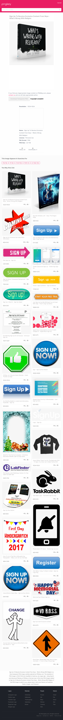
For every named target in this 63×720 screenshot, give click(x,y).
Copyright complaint (36, 99)
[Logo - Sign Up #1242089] (46, 414)
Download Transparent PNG (19, 99)
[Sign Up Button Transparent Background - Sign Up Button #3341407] (16, 273)
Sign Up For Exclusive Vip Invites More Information (13, 238)
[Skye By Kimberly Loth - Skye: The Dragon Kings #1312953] (46, 192)
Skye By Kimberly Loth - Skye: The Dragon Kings (44, 216)
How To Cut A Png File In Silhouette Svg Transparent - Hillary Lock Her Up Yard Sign (15, 557)
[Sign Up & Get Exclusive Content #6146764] (46, 612)
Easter (26, 704)
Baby (41, 699)
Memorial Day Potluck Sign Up (41, 597)
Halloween (27, 697)
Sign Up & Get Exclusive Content (42, 621)
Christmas (27, 694)
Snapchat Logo (12, 704)
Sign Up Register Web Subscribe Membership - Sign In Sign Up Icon (46, 238)
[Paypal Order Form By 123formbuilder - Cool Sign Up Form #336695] (46, 387)
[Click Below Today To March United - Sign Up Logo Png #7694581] (46, 562)
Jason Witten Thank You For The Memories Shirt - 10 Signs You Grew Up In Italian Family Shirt (46, 461)
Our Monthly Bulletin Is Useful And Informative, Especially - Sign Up (16, 401)
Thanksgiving (28, 699)
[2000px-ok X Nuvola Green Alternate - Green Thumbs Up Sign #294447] (16, 359)
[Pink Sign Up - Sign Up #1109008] (16, 252)
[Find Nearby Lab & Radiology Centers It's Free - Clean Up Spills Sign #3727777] (16, 467)
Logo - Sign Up (37, 422)
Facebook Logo (12, 702)
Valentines (27, 702)
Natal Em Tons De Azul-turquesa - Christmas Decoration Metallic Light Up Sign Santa (15, 455)
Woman (42, 702)
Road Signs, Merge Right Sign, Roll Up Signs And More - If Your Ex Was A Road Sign (45, 660)
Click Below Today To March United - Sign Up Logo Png (45, 571)
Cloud (54, 694)
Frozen (42, 694)
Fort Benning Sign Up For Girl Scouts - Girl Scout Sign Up (16, 336)
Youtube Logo (12, 699)
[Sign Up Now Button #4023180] (16, 495)
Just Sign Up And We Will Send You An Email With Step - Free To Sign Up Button (45, 302)
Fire (54, 697)
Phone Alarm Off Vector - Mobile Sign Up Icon (45, 549)
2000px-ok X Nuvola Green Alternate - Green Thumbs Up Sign (15, 375)
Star (54, 702)
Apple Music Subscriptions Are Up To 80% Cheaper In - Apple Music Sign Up (44, 330)
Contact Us (45, 715)
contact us (12, 95)
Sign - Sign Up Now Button (40, 369)
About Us (39, 715)
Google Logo (11, 706)
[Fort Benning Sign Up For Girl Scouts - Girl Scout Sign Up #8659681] (16, 322)
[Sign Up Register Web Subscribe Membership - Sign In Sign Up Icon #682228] (46, 230)
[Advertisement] (24, 77)
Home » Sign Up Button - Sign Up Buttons (44, 285)
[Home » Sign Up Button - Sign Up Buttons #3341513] (46, 280)
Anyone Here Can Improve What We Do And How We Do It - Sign (15, 643)
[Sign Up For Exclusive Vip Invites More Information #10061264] (16, 222)
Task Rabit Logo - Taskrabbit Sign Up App (44, 495)
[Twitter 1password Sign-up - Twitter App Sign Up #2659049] (46, 256)
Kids (41, 706)
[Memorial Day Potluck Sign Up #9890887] (46, 587)
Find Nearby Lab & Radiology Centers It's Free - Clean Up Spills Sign (16, 473)
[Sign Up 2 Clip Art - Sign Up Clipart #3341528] (16, 294)
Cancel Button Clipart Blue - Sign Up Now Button (16, 593)
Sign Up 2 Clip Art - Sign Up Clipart (12, 302)
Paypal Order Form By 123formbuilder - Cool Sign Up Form (45, 400)
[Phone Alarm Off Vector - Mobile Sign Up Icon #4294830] (46, 525)
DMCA (51, 715)
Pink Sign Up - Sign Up (9, 260)
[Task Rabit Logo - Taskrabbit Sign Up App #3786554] (46, 481)
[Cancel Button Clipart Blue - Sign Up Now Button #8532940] (16, 578)
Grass (54, 699)
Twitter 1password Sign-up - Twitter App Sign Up (45, 267)
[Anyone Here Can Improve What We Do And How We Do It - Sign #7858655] (16, 621)
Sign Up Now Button (8, 510)
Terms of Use (57, 715)
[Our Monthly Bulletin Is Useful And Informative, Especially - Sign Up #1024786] (16, 392)
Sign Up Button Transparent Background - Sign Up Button (16, 279)
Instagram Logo (12, 694)
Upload (59, 3)
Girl (41, 697)
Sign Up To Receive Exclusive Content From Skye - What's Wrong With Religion (15, 200)
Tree (54, 704)
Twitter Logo (11, 697)
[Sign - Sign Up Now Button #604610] (46, 353)
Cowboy (42, 704)
